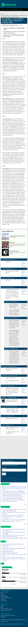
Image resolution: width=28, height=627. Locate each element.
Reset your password (6, 480)
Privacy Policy (4, 600)
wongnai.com (19, 624)
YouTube (10, 608)
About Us (3, 592)
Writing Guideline (4, 597)
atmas (3, 268)
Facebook (6, 608)
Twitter (2, 608)
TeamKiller (4, 397)
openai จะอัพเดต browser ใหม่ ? (8, 550)
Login (20, 9)
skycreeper (4, 366)
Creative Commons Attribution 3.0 (8, 615)
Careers (2, 593)
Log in (22, 261)
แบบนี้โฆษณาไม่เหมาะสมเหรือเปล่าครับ (10, 553)
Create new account (6, 477)
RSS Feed (3, 605)
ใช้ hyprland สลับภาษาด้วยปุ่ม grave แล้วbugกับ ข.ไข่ (13, 544)
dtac (21, 25)
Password (4, 468)
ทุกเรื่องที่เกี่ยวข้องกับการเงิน (7, 551)
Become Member (4, 596)
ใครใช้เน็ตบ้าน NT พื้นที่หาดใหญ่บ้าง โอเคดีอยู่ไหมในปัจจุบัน (14, 548)
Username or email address (7, 461)
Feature (2, 9)
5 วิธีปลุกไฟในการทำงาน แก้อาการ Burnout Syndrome (13, 535)
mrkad (3, 385)
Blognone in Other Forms (6, 610)
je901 (3, 425)
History (6, 592)
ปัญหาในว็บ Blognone (6, 545)
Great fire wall (5, 547)
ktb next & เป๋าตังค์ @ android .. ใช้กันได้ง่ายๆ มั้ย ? (12, 557)
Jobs (11, 9)
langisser (7, 302)
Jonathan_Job (5, 406)
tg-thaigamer (4, 375)
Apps (2, 607)
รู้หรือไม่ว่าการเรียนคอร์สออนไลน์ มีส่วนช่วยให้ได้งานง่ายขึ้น (14, 538)
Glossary (10, 597)
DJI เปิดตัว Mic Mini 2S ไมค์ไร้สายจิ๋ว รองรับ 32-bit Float (13, 515)
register (22, 263)
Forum (7, 9)
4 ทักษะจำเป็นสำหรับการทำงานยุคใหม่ (9, 536)
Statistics (3, 595)
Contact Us (3, 599)
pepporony (4, 259)
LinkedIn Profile (4, 621)
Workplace (15, 9)
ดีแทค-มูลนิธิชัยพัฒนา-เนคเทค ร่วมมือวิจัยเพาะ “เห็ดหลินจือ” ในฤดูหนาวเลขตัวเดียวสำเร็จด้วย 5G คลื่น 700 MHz (13, 20)
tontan (3, 287)
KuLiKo (3, 416)
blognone (5, 25)
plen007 (7, 348)
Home (2, 14)
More (25, 504)
